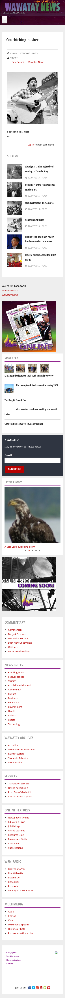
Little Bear (13, 881)
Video (11, 920)
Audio (11, 911)
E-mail (9, 455)
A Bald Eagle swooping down (20, 546)
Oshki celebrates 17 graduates (39, 203)
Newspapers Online (18, 817)
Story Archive (15, 762)
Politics (12, 715)
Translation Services (18, 783)
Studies (12, 681)
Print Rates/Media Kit (19, 792)
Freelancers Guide (17, 839)
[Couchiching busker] (32, 122)
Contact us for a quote (20, 796)
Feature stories (16, 676)
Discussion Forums (18, 638)
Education (13, 702)
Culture (12, 693)
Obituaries (13, 647)
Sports (11, 719)
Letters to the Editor (19, 651)
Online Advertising (18, 787)
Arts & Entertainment (19, 685)
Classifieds (13, 843)
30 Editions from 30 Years (21, 749)
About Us (13, 745)
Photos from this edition (21, 933)
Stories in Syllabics (18, 758)
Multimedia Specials (18, 924)
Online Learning (16, 830)
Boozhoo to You (16, 869)
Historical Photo (16, 928)
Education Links (16, 822)
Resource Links (16, 834)
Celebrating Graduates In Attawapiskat (24, 423)
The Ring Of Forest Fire (15, 400)
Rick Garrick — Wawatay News (28, 62)
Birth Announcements (20, 642)
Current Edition (16, 753)
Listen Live (14, 877)
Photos (12, 916)
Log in (30, 144)
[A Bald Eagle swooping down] (32, 515)
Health (11, 711)
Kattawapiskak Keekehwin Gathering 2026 (37, 385)
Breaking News (16, 672)
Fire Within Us (15, 873)
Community (14, 689)
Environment (15, 706)
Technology (14, 724)
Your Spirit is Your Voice (20, 890)
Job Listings (14, 826)
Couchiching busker (34, 219)
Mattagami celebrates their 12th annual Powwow (29, 375)
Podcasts (13, 886)
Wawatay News (10, 294)
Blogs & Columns (17, 634)
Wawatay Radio (10, 290)
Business (13, 698)
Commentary (15, 629)
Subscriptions (15, 847)
